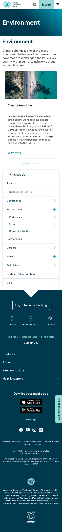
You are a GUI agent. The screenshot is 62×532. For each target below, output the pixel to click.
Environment (16, 217)
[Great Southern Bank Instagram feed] (34, 431)
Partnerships (14, 239)
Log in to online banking (31, 305)
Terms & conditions (32, 441)
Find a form (48, 337)
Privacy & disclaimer (12, 441)
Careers (11, 247)
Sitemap (38, 444)
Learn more (14, 152)
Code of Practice (51, 441)
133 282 (11, 324)
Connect (50, 324)
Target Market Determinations (25, 451)
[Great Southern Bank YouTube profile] (28, 431)
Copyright (27, 444)
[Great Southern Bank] (15, 4)
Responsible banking (19, 231)
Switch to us (14, 265)
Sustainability (14, 209)
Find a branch (30, 324)
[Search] (35, 4)
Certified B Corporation (21, 274)
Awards (11, 183)
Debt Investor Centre (19, 192)
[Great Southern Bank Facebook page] (21, 431)
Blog (9, 283)
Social (12, 224)
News (10, 256)
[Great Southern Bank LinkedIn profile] (41, 431)
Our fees (13, 337)
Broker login (31, 419)
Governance (14, 200)
